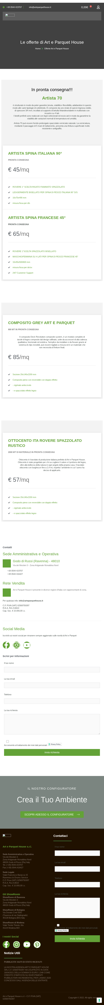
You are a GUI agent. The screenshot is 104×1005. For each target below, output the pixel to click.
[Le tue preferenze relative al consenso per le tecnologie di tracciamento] (99, 1000)
